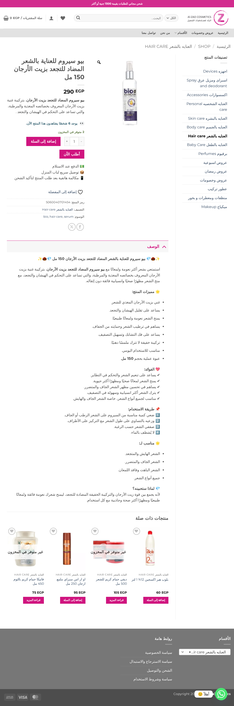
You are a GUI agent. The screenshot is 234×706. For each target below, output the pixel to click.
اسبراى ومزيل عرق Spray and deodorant (207, 83)
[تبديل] (164, 246)
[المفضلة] (63, 18)
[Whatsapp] (221, 694)
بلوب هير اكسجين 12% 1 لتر (150, 579)
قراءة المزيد (116, 600)
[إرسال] (78, 18)
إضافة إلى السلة (43, 141)
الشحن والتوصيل (159, 670)
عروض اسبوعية (215, 162)
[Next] (7, 569)
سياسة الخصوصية (158, 652)
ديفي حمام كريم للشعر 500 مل (111, 581)
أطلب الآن (72, 154)
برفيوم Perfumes (212, 153)
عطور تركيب (217, 189)
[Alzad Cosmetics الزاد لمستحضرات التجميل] (208, 17)
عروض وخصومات (202, 33)
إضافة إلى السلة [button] (156, 600)
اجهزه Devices (215, 71)
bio (45, 216)
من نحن (165, 33)
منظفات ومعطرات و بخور (207, 198)
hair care (56, 216)
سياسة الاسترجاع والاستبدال (151, 661)
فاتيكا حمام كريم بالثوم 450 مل (28, 581)
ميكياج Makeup (214, 207)
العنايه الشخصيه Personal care (206, 107)
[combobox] (205, 652)
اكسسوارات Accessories (207, 95)
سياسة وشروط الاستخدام (152, 679)
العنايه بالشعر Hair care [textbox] (207, 652)
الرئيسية (223, 33)
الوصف (153, 246)
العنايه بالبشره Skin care (207, 118)
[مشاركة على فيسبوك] (80, 227)
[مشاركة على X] (72, 227)
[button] (51, 18)
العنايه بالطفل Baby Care (207, 145)
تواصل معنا (149, 33)
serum (69, 216)
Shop (204, 46)
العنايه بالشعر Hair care (168, 46)
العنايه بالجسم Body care (207, 127)
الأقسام (182, 33)
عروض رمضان (216, 171)
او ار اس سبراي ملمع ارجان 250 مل (71, 581)
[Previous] (168, 569)
